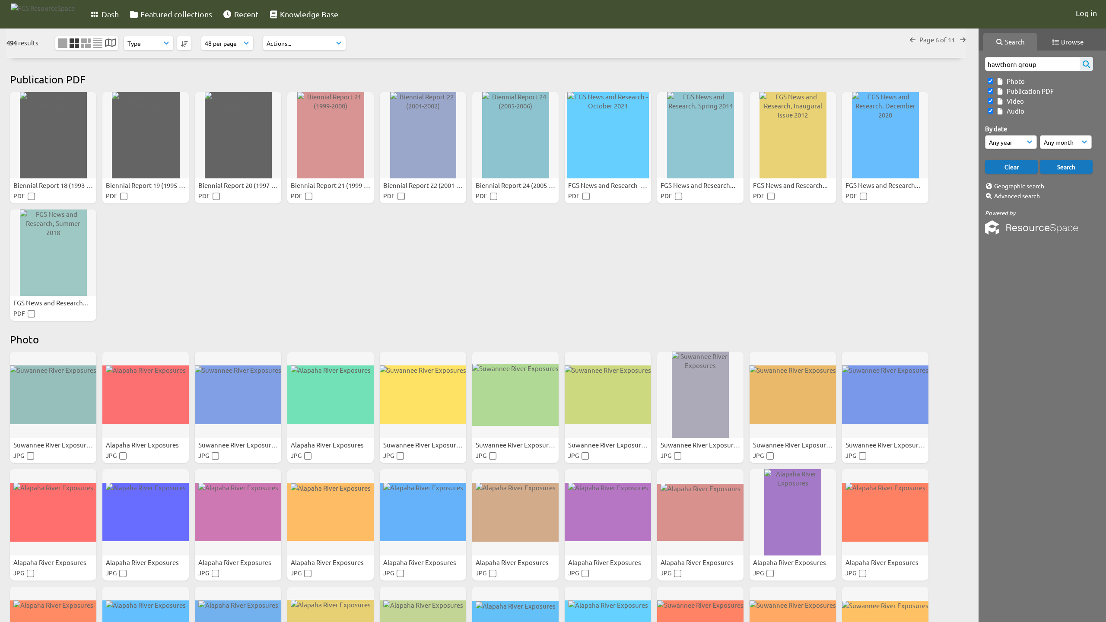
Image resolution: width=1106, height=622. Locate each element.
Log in (1086, 12)
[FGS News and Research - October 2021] (608, 135)
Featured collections (175, 14)
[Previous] (912, 39)
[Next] (963, 39)
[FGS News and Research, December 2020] (885, 135)
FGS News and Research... (699, 185)
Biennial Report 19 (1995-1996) (151, 185)
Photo (1014, 81)
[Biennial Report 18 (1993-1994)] (53, 135)
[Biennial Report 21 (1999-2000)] (330, 135)
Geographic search (1019, 186)
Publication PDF (1029, 91)
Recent (245, 14)
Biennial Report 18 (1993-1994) (58, 185)
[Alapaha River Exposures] (145, 395)
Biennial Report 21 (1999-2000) (336, 185)
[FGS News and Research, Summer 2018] (53, 252)
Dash (109, 14)
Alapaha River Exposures (143, 445)
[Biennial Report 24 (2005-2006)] (515, 135)
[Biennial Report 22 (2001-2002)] (423, 135)
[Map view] (110, 43)
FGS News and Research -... (607, 185)
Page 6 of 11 (937, 39)
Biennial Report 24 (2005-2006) (521, 185)
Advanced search (1017, 196)
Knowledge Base (308, 14)
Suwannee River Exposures (53, 445)
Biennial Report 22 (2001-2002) (428, 185)
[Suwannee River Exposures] (53, 395)
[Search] (1086, 64)
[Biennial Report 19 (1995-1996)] (145, 135)
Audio (1014, 111)
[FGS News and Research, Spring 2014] (700, 135)
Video (1014, 101)
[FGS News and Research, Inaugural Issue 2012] (793, 135)
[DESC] (184, 43)
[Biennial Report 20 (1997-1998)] (238, 135)
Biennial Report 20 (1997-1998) (243, 185)
